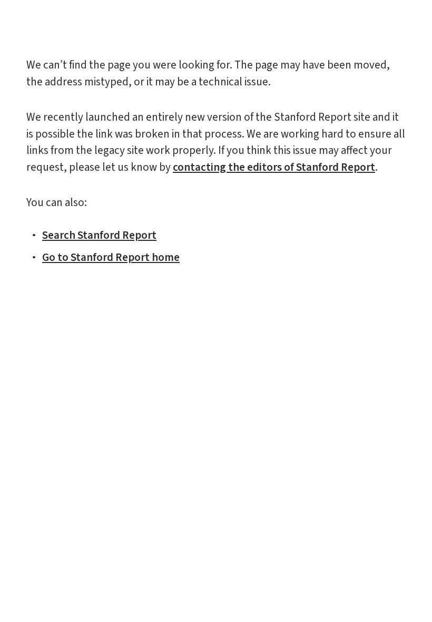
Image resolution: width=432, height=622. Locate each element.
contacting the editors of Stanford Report (274, 167)
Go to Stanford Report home (111, 257)
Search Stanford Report (99, 235)
